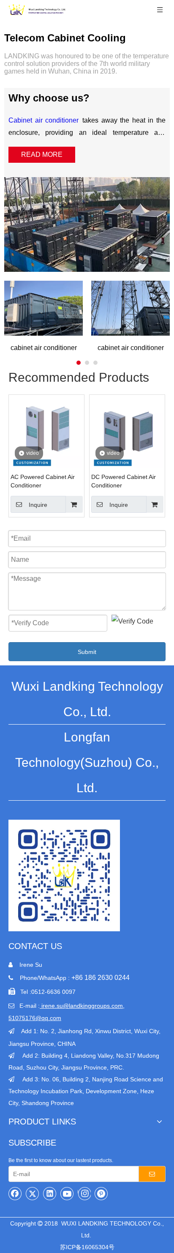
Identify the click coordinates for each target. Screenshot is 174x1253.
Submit (87, 651)
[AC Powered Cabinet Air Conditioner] (46, 432)
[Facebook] (15, 1193)
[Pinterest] (101, 1193)
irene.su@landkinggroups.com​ (82, 1005)
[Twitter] (32, 1193)
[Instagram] (84, 1193)
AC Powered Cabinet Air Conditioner (43, 481)
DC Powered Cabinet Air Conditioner (123, 481)
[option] (43, 316)
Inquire (38, 504)
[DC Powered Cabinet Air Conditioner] (127, 432)
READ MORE (42, 154)
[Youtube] (67, 1193)
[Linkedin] (50, 1193)
